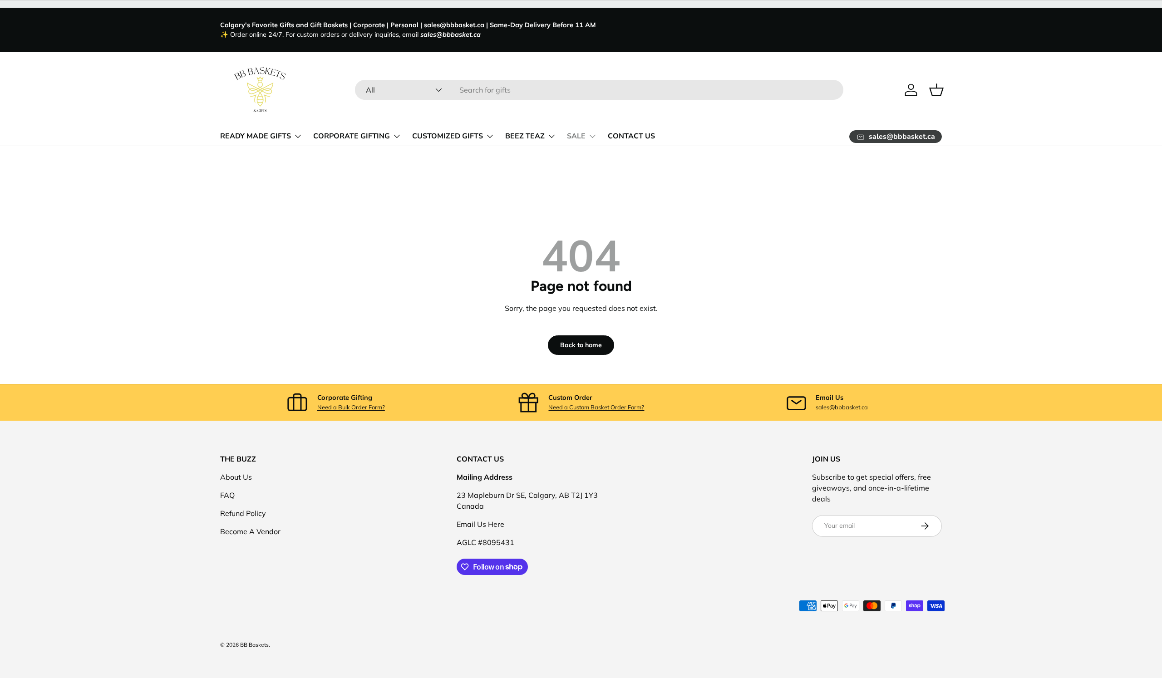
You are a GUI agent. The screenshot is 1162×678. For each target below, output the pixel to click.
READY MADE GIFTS (255, 136)
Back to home (581, 345)
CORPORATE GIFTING (351, 136)
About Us (236, 476)
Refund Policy (243, 513)
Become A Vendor (250, 531)
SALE (576, 136)
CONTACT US (631, 136)
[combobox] (599, 90)
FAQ (227, 495)
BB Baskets (254, 644)
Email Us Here (480, 524)
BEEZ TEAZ (525, 136)
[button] (936, 90)
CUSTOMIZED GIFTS (447, 136)
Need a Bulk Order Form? (351, 407)
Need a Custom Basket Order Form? (596, 407)
